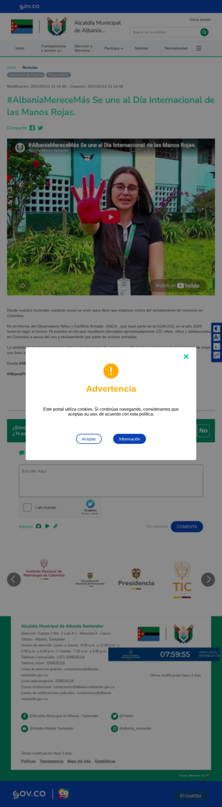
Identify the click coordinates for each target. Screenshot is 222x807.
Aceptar (89, 438)
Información (129, 438)
